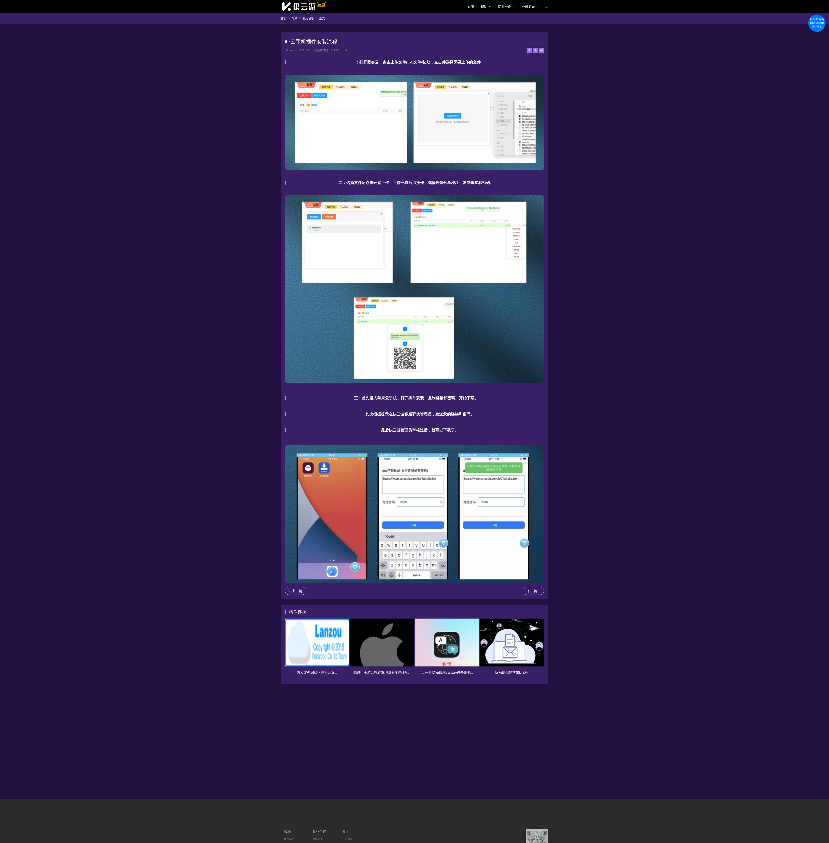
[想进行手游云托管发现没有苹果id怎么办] (318, 642)
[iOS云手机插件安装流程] (414, 167)
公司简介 (528, 6)
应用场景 (317, 838)
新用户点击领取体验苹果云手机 (817, 25)
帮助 (484, 6)
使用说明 (308, 18)
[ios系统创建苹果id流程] (447, 642)
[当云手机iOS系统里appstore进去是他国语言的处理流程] (382, 642)
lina (291, 50)
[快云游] (304, 6)
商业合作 (504, 6)
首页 (471, 6)
